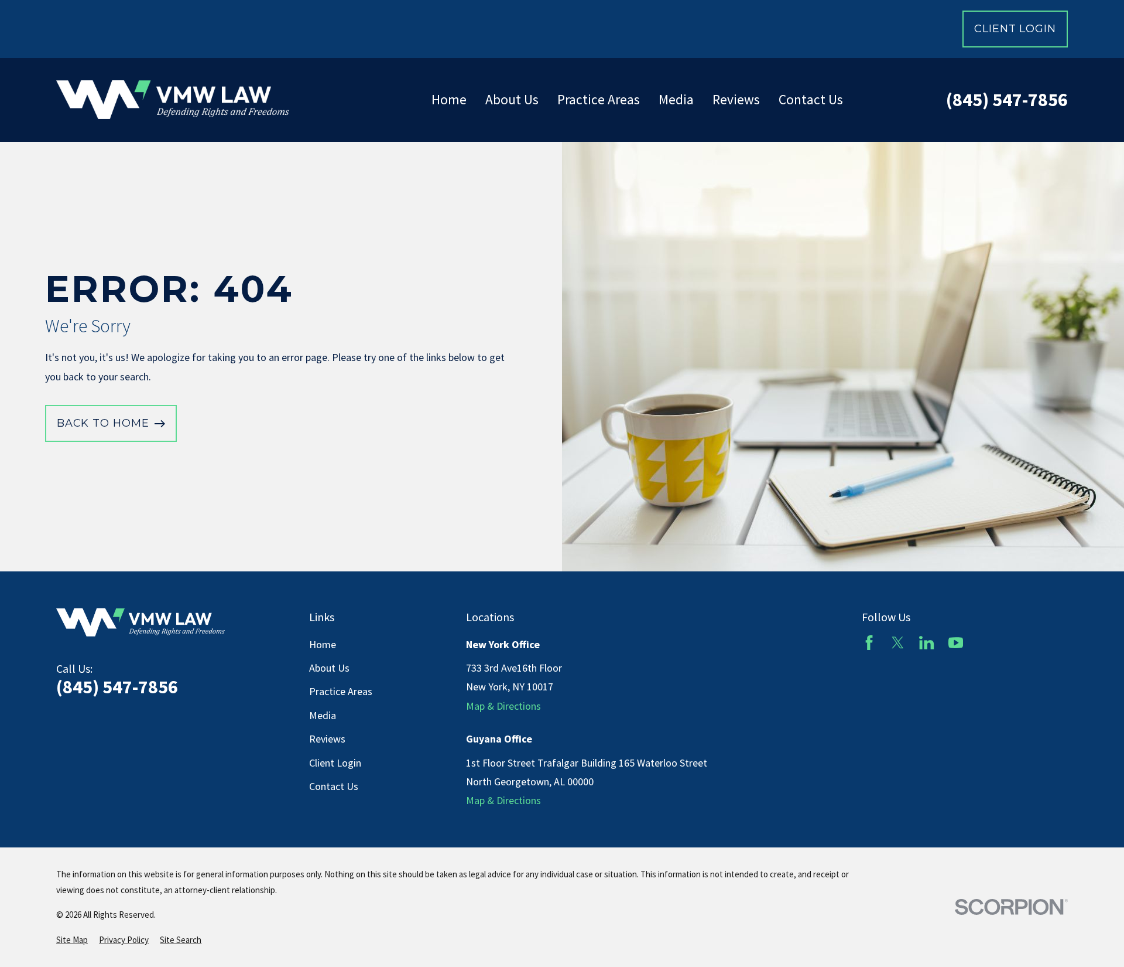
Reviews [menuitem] (736, 99)
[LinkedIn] (926, 642)
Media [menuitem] (676, 99)
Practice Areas (340, 691)
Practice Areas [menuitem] (598, 99)
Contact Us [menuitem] (811, 99)
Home (322, 644)
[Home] (172, 99)
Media (322, 715)
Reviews (327, 738)
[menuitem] (72, 940)
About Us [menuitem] (512, 99)
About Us (329, 668)
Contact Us (333, 786)
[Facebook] (869, 642)
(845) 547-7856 (1007, 99)
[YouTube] (955, 642)
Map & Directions (503, 706)
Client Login (1015, 28)
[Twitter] (897, 642)
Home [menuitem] (449, 99)
